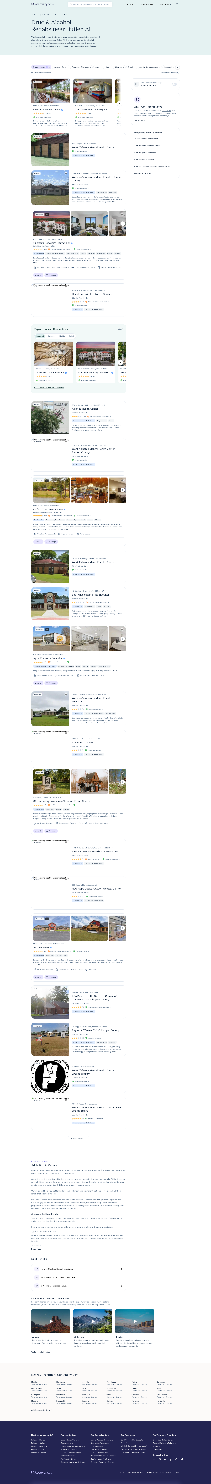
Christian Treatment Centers (102, 1462)
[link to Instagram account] (176, 1459)
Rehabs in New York (39, 1446)
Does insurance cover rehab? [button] (146, 138)
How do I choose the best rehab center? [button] (152, 166)
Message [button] (52, 275)
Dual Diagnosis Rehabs (100, 1453)
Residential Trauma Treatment (103, 1456)
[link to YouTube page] (165, 1459)
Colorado (79, 1337)
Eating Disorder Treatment (102, 1440)
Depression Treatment (100, 1443)
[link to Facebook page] (182, 1459)
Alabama (58, 15)
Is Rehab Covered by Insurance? (134, 1446)
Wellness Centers (68, 1456)
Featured (40, 336)
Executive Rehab (97, 1446)
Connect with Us (160, 1455)
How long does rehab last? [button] (146, 152)
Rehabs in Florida (38, 1440)
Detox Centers (67, 1443)
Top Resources (128, 1435)
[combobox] (90, 4)
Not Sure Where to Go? (42, 1435)
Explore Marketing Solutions (164, 1443)
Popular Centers (68, 1435)
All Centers (35, 15)
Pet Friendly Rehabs (69, 1459)
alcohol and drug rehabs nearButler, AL (48, 40)
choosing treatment (71, 1182)
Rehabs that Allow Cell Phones (73, 1462)
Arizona (36, 1337)
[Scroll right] (177, 67)
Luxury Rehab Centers (70, 1440)
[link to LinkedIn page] (159, 1459)
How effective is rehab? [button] (144, 159)
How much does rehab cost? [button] (147, 145)
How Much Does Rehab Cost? (133, 1452)
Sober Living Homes (69, 1449)
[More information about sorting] (178, 72)
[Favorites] (177, 4)
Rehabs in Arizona (38, 1453)
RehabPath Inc (138, 1472)
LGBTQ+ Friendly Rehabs (71, 1453)
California (51, 336)
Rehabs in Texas (37, 1449)
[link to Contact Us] (154, 1459)
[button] (47, 72)
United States (47, 15)
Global (71, 336)
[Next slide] (119, 103)
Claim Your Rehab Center (163, 1440)
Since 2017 (166, 111)
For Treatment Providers (164, 1435)
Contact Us (157, 1449)
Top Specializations (100, 1435)
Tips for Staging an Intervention (134, 1449)
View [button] (37, 275)
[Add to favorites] (66, 136)
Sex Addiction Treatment (101, 1459)
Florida (62, 336)
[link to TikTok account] (171, 1459)
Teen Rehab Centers (99, 1449)
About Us (157, 1446)
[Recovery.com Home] (43, 4)
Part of (44, 246)
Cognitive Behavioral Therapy (73, 1446)
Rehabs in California (39, 1443)
